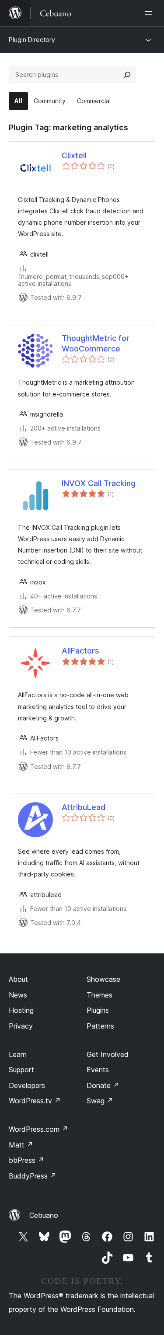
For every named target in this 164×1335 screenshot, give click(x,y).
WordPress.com (38, 1129)
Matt (21, 1144)
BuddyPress (32, 1176)
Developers (27, 1085)
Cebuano (43, 1215)
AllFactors (80, 650)
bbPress (26, 1160)
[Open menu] (150, 13)
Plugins (98, 1010)
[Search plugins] (127, 74)
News (18, 995)
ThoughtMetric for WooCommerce (95, 343)
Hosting (21, 1010)
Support (21, 1069)
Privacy (21, 1026)
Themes (99, 995)
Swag (100, 1100)
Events (98, 1069)
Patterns (100, 1026)
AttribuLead (83, 807)
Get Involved (108, 1054)
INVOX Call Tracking (99, 483)
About (18, 979)
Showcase (103, 979)
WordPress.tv (35, 1100)
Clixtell (74, 155)
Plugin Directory (32, 39)
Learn (18, 1054)
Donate (103, 1085)
